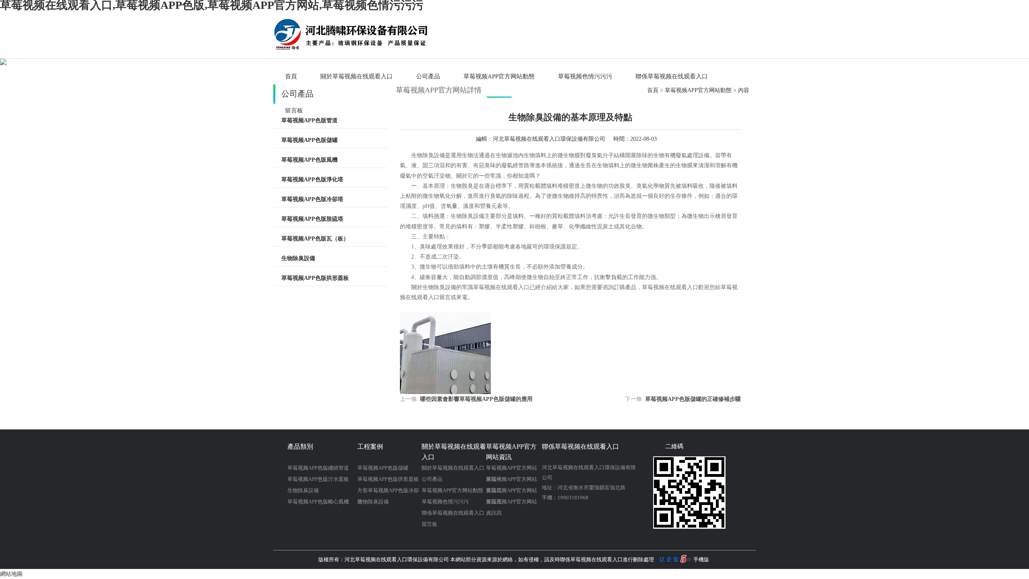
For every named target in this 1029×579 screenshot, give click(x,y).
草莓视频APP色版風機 (309, 160)
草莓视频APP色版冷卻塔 (312, 199)
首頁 (291, 76)
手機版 (701, 559)
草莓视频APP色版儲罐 (309, 140)
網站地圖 (11, 574)
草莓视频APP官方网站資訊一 (511, 469)
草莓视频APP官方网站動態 (499, 76)
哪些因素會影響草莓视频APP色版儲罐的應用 (476, 399)
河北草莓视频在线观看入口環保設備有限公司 (549, 139)
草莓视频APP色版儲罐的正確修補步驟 (693, 399)
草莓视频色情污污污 (585, 76)
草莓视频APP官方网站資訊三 (511, 491)
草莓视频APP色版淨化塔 (312, 180)
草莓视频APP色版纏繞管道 (318, 468)
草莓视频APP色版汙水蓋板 (318, 479)
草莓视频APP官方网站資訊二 (511, 480)
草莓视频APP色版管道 (309, 120)
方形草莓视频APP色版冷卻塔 (388, 491)
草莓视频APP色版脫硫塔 (312, 219)
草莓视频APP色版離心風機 (318, 502)
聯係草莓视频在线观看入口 (671, 76)
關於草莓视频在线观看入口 (356, 76)
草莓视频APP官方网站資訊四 (511, 503)
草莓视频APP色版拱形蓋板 (315, 278)
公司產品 (428, 76)
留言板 (429, 524)
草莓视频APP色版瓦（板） (315, 239)
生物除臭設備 (298, 258)
